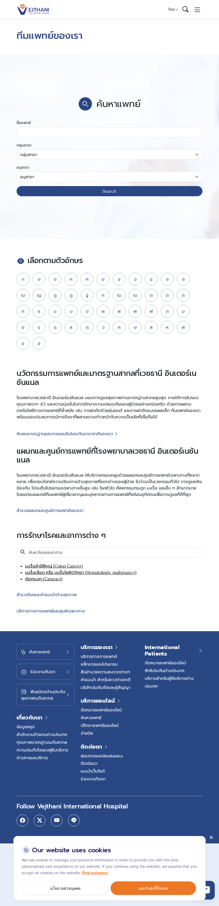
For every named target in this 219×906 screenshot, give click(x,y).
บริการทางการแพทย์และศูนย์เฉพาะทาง (51, 611)
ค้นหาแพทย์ (91, 717)
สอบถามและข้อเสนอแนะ (102, 755)
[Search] (185, 9)
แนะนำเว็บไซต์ (93, 771)
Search (109, 191)
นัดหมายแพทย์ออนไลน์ (101, 709)
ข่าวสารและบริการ (32, 757)
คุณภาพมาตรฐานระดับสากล (42, 742)
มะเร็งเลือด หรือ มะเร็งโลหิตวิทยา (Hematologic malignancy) (80, 572)
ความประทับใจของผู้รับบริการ (42, 750)
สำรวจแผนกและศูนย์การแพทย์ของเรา (50, 510)
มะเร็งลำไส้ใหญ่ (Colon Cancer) (54, 566)
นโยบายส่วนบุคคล (65, 888)
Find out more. (95, 872)
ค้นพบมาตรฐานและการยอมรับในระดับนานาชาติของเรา (65, 434)
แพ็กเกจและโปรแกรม (99, 664)
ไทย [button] (172, 9)
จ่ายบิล (87, 733)
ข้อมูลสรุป (25, 726)
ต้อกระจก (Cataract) (43, 578)
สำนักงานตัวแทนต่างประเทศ (42, 734)
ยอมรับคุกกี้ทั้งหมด (153, 888)
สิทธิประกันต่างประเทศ (164, 670)
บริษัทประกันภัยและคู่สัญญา (105, 687)
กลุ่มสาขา (24, 145)
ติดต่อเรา (89, 763)
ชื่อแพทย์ (24, 123)
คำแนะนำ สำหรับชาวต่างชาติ (106, 679)
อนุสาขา (23, 167)
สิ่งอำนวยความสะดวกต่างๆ (105, 671)
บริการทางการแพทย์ (99, 656)
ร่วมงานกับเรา (93, 778)
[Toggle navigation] (197, 9)
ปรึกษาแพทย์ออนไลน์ (100, 725)
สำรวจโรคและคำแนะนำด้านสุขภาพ (47, 595)
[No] (211, 837)
